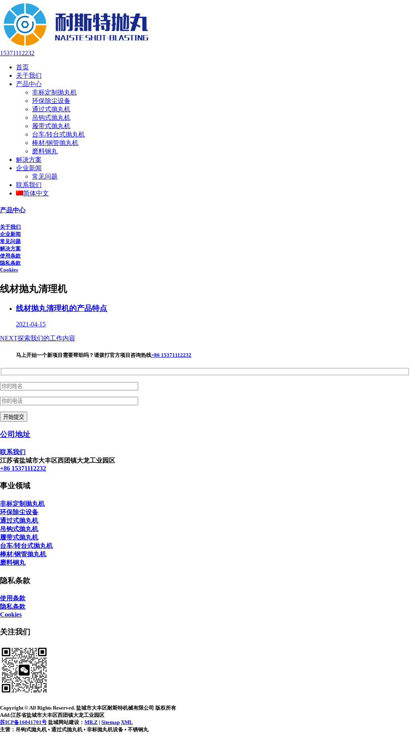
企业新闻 (29, 168)
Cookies (9, 270)
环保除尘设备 (51, 100)
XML (127, 722)
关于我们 (29, 75)
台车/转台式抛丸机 (58, 134)
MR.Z (91, 722)
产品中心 (29, 83)
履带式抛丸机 (51, 126)
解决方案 (29, 159)
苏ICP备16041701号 (23, 722)
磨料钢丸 (45, 151)
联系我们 (29, 184)
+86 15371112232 (171, 355)
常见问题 (45, 176)
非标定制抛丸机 (54, 92)
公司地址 (15, 434)
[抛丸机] (76, 45)
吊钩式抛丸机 (51, 117)
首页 (22, 67)
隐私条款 (10, 263)
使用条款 (10, 256)
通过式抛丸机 (51, 109)
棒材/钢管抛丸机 (55, 142)
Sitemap (110, 722)
